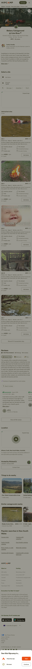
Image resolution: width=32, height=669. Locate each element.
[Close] (16, 334)
